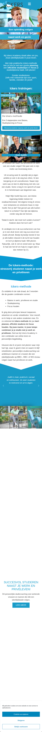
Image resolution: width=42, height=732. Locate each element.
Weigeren (21, 720)
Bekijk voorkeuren (21, 727)
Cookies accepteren (21, 714)
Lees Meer (21, 605)
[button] (3, 386)
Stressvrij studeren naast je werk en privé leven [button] (21, 128)
